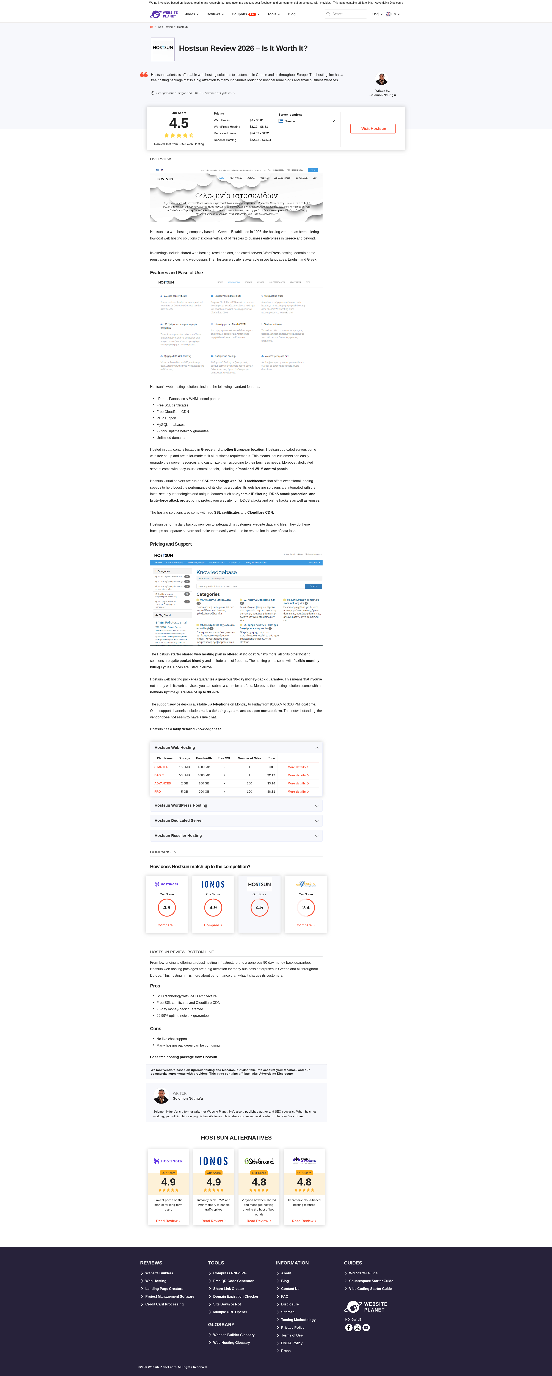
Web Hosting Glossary (231, 1343)
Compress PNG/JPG (229, 1273)
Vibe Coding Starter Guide (370, 1289)
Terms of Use (292, 1335)
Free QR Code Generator (233, 1281)
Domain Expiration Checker (235, 1296)
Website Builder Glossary (234, 1335)
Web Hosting (155, 1281)
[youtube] (366, 1327)
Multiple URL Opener (230, 1312)
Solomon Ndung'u (383, 95)
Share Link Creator (228, 1289)
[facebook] (349, 1327)
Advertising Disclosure (389, 2)
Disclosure (290, 1304)
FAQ (284, 1296)
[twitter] (357, 1327)
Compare (165, 925)
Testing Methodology (298, 1320)
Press (286, 1351)
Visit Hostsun (373, 128)
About (286, 1273)
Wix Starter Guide (363, 1273)
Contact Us (290, 1289)
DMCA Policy (292, 1343)
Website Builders (159, 1273)
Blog (285, 1281)
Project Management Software (169, 1296)
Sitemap (288, 1312)
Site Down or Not (227, 1304)
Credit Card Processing (164, 1304)
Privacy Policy (292, 1327)
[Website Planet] (151, 27)
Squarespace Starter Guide (371, 1281)
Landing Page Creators (164, 1289)
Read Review (166, 1221)
